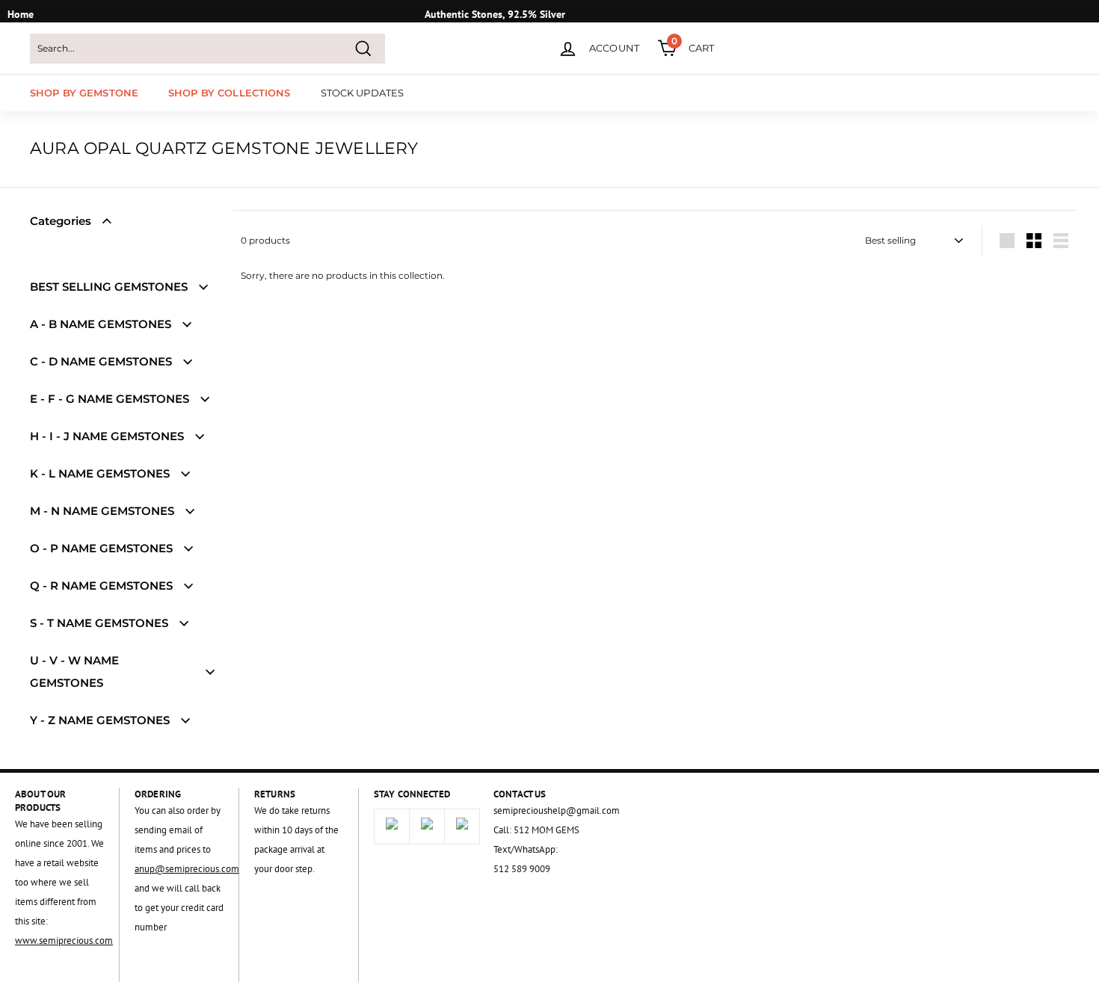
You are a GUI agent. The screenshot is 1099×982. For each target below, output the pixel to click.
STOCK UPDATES (362, 93)
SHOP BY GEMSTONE (84, 93)
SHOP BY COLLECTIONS (229, 93)
